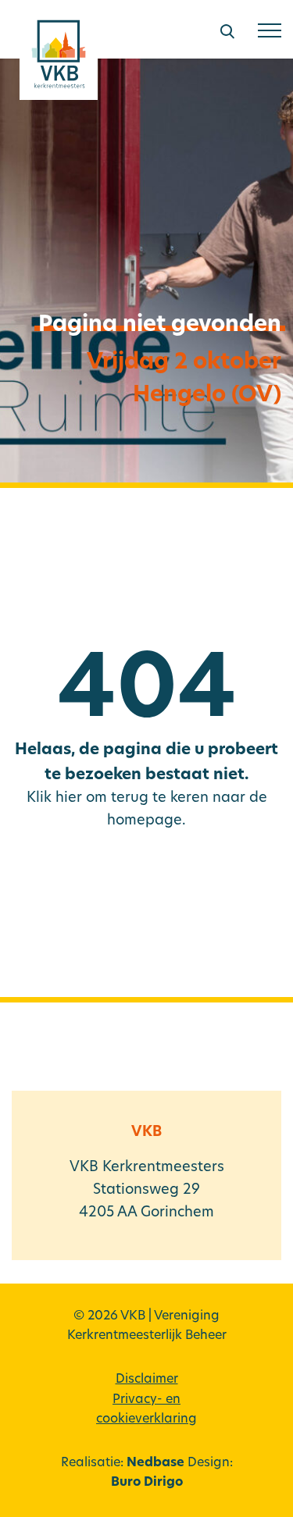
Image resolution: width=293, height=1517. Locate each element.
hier (68, 799)
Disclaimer (147, 1379)
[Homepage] (59, 60)
